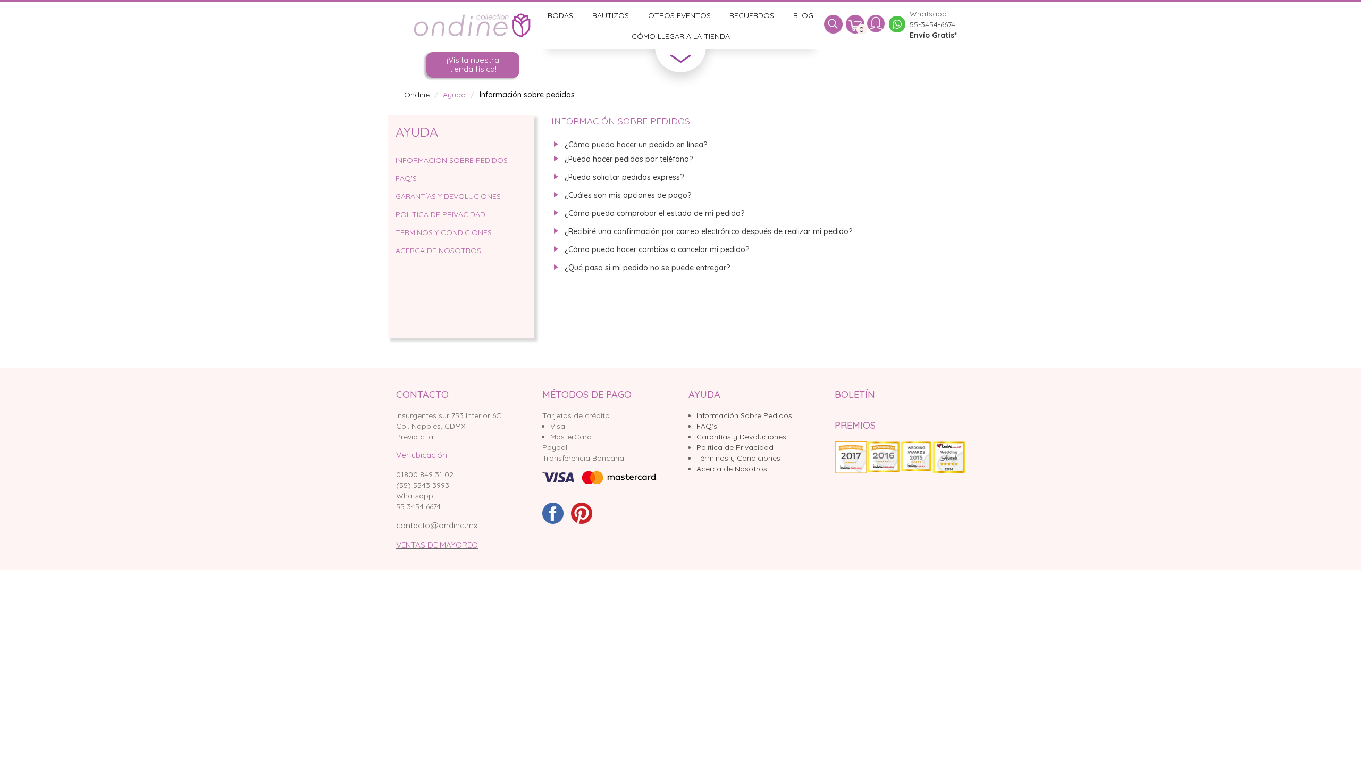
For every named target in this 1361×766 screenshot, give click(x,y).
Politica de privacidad (440, 214)
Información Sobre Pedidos (744, 415)
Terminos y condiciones (444, 232)
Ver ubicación (421, 455)
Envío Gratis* (933, 35)
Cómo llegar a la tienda (681, 36)
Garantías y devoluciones (448, 196)
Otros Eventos (679, 15)
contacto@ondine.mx (436, 525)
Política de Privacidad (735, 447)
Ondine (417, 94)
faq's (406, 178)
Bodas (560, 15)
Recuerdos (751, 15)
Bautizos (610, 15)
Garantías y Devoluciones (741, 437)
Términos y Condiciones (738, 458)
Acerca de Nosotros (438, 250)
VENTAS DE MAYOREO (437, 545)
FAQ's (706, 426)
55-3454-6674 (932, 24)
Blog (803, 15)
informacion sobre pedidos (452, 160)
